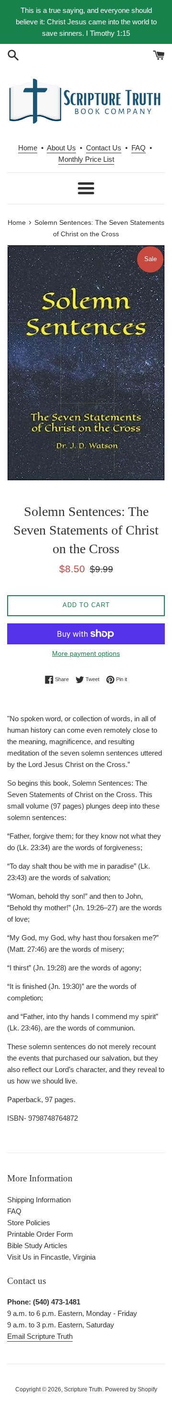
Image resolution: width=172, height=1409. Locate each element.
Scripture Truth (83, 1389)
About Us (61, 148)
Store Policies (28, 1223)
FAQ (138, 148)
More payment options (86, 653)
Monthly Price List (86, 159)
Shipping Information (39, 1200)
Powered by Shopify (131, 1389)
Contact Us (103, 148)
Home (27, 148)
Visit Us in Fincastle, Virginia (51, 1257)
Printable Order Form (40, 1234)
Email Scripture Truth (40, 1336)
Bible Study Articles (37, 1245)
